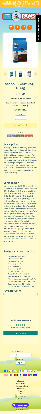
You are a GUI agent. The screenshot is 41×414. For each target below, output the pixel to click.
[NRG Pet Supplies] (20, 16)
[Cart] (23, 27)
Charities (20, 388)
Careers (20, 394)
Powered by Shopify (20, 409)
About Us (20, 381)
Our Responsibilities (20, 386)
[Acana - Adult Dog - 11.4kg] (12, 74)
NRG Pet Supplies (20, 408)
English (19, 363)
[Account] (17, 27)
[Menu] (11, 27)
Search (20, 391)
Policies (20, 399)
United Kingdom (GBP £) (19, 355)
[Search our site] (29, 27)
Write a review (20, 333)
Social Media (20, 383)
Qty (20, 114)
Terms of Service (20, 396)
